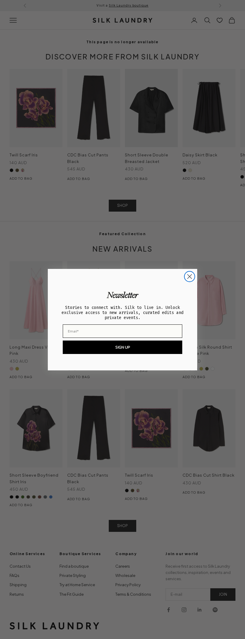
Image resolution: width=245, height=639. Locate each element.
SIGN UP (122, 347)
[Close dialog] (189, 276)
